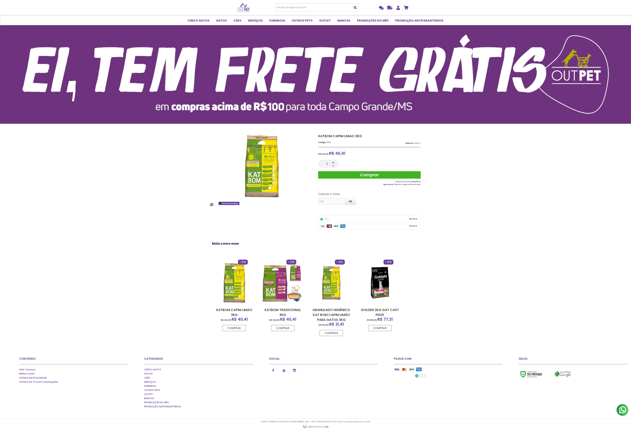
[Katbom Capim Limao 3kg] (234, 295)
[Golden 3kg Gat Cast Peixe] (379, 295)
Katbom (417, 143)
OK (350, 201)
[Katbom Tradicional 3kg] (282, 295)
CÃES (147, 377)
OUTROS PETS (152, 390)
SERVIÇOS (150, 382)
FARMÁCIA (150, 386)
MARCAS (149, 398)
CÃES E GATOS (152, 369)
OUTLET (148, 394)
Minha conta (27, 373)
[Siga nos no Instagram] (294, 370)
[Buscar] (355, 7)
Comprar (369, 175)
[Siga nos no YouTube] (284, 370)
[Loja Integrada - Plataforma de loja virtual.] (316, 427)
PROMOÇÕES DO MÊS (156, 402)
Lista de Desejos (229, 203)
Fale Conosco (27, 369)
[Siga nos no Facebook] (273, 370)
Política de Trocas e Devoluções (38, 382)
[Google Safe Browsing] (570, 374)
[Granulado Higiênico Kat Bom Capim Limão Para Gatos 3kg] (331, 297)
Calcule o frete (329, 194)
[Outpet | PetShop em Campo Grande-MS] (243, 7)
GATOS (148, 373)
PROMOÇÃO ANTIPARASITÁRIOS (162, 406)
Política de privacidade (33, 377)
